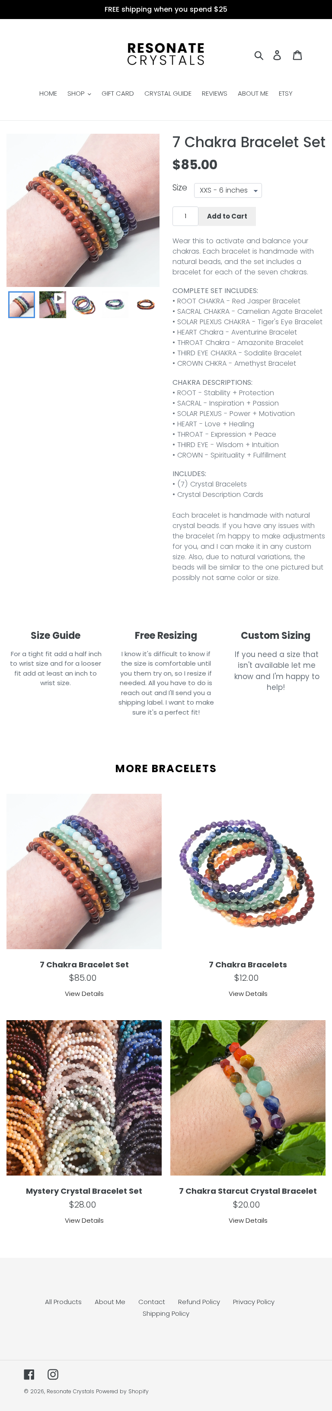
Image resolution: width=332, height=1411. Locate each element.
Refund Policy (199, 1301)
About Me (110, 1301)
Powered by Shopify (122, 1391)
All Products (63, 1301)
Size (179, 188)
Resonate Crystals (70, 1391)
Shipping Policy (166, 1313)
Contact (151, 1301)
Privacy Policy (254, 1301)
